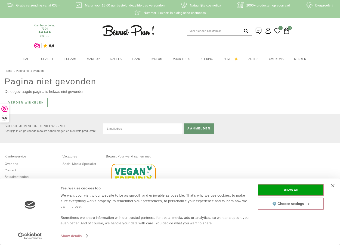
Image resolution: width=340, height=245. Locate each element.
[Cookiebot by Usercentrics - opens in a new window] (30, 235)
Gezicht (47, 59)
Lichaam (70, 59)
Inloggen (268, 30)
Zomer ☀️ (231, 59)
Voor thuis (181, 59)
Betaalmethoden (17, 177)
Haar (136, 59)
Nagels (116, 59)
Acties (253, 59)
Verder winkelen (26, 102)
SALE (27, 59)
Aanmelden (198, 128)
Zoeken (246, 30)
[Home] (128, 31)
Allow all (291, 190)
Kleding (207, 59)
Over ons (276, 59)
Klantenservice (258, 30)
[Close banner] (332, 185)
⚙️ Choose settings (288, 203)
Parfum (156, 59)
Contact (10, 170)
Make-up (93, 59)
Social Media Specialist (79, 164)
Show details (71, 236)
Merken (300, 59)
